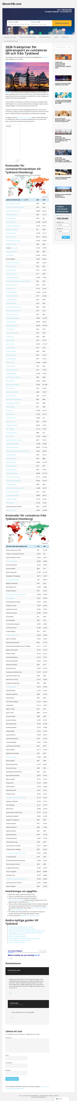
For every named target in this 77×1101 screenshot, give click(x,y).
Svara (10, 993)
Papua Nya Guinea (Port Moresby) (15, 797)
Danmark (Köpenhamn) (12, 277)
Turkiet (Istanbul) (11, 484)
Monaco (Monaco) (11, 396)
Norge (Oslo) (9, 410)
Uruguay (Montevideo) (12, 495)
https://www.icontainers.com (40, 908)
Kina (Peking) (9, 255)
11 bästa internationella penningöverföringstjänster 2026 (63, 101)
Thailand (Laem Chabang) (13, 481)
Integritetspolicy (35, 1095)
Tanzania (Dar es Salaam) (13, 477)
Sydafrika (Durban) (11, 458)
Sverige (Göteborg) (11, 469)
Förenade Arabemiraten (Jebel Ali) (15, 488)
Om (23, 1095)
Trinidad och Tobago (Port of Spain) (16, 853)
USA (7, 499)
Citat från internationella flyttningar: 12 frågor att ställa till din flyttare (63, 160)
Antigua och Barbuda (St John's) (15, 207)
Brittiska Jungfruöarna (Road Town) (16, 594)
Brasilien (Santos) (11, 237)
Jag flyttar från (60, 222)
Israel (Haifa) (9, 336)
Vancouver (14, 248)
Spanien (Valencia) (11, 466)
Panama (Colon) (10, 421)
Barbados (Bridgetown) (12, 580)
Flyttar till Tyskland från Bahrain (17, 936)
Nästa (65, 237)
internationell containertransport (29, 915)
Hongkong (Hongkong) (12, 318)
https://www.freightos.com (19, 910)
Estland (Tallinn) (10, 288)
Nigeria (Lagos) (10, 407)
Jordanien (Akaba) (11, 351)
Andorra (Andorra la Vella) (13, 203)
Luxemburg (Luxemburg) (13, 377)
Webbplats (8, 1070)
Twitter (56, 1095)
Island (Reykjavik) (11, 687)
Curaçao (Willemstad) (12, 635)
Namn (7, 1055)
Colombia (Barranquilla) (12, 263)
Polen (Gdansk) (10, 429)
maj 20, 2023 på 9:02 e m (13, 972)
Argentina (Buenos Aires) (13, 211)
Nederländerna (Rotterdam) (14, 399)
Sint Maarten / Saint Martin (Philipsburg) (17, 451)
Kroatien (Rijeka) (10, 270)
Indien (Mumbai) (10, 322)
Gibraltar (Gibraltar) (11, 299)
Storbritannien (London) (13, 492)
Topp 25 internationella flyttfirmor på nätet (63, 84)
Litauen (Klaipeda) (11, 373)
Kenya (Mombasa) (11, 355)
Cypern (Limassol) (11, 274)
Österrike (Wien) (10, 218)
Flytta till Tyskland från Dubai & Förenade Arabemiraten (24, 938)
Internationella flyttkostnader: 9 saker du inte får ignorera (63, 120)
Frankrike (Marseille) (12, 296)
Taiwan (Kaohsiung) (11, 473)
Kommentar (8, 1037)
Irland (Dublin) (10, 329)
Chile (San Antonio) (11, 251)
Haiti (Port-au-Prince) (12, 314)
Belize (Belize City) (11, 233)
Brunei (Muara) (10, 598)
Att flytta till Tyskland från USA (17, 934)
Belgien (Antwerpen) (12, 229)
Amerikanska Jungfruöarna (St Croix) (16, 879)
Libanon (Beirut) (10, 366)
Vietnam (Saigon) (11, 510)
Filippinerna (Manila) (12, 425)
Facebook (51, 1095)
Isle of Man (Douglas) (12, 333)
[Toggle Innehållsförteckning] (16, 160)
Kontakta (27, 1095)
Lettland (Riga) (10, 362)
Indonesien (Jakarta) (11, 325)
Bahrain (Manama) (11, 222)
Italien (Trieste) (10, 340)
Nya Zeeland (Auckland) (12, 403)
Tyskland (8, 92)
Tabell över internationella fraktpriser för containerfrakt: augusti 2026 (63, 65)
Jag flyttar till (60, 228)
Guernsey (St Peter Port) (13, 311)
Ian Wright (45, 57)
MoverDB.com (11, 4)
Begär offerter (62, 23)
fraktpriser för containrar (24, 117)
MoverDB (30, 902)
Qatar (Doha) (9, 436)
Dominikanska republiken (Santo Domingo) (18, 281)
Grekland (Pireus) (11, 303)
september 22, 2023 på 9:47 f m (16, 1004)
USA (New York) (10, 503)
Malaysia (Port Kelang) (12, 384)
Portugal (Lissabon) (11, 432)
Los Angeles (12, 499)
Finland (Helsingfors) (12, 292)
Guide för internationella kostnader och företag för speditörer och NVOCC (63, 139)
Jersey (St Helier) (10, 348)
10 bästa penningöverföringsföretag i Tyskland (21, 929)
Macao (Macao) (10, 381)
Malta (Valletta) (10, 388)
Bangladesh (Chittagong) (13, 226)
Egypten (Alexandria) (12, 285)
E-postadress (9, 1062)
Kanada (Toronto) (11, 244)
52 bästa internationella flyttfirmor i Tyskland (21, 927)
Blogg (20, 1095)
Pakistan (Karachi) (11, 418)
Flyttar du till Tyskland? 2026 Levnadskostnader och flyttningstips (26, 931)
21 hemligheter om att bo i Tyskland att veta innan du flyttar (25, 933)
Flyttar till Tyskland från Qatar (16, 942)
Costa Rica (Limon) (11, 266)
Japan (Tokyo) (10, 344)
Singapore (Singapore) (12, 447)
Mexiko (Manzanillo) (11, 392)
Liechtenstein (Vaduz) (12, 370)
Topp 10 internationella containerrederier (63, 178)
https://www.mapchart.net (15, 900)
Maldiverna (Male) (11, 757)
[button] (35, 546)
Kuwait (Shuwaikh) (11, 359)
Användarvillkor (44, 1095)
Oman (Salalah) (10, 414)
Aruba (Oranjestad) (11, 561)
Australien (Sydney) (11, 214)
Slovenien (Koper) (11, 455)
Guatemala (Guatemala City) (14, 307)
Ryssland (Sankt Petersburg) (14, 440)
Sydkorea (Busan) (11, 462)
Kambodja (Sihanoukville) (13, 240)
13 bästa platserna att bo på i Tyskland (19, 940)
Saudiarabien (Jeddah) (12, 444)
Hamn (22, 200)
